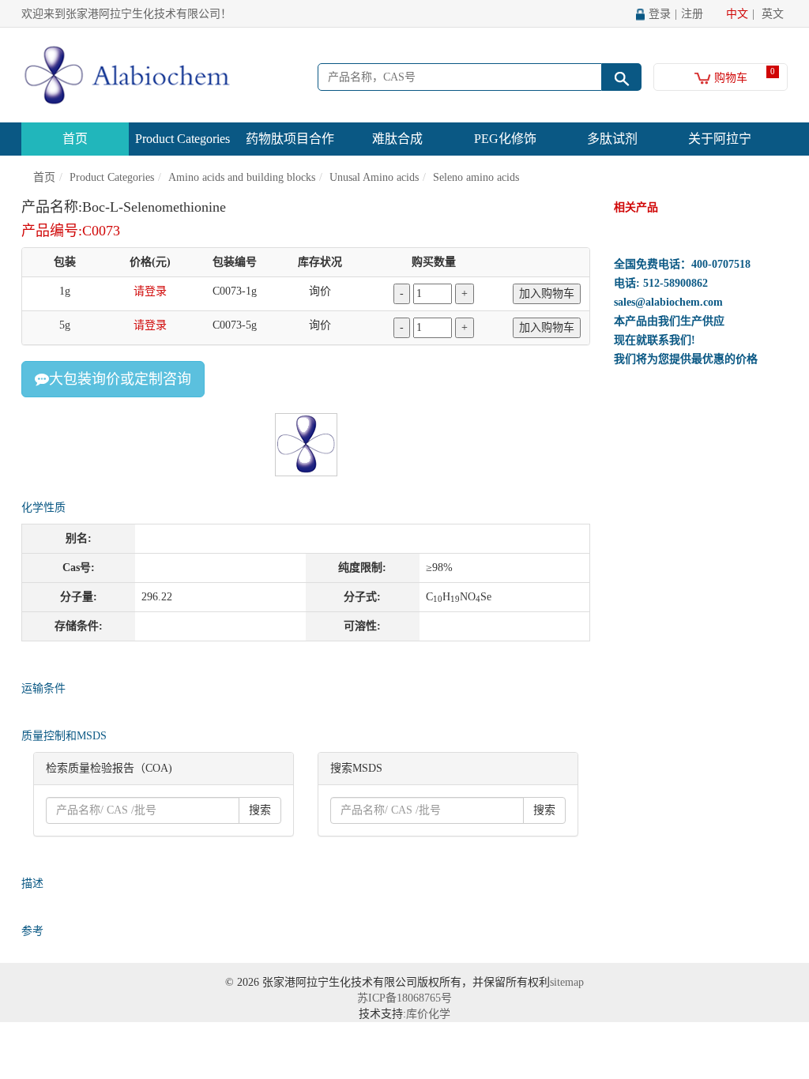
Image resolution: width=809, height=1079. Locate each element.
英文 (773, 14)
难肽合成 (397, 138)
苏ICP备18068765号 (404, 998)
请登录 (150, 291)
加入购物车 (546, 293)
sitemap (567, 982)
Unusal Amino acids (374, 177)
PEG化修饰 (505, 138)
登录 (660, 14)
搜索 (260, 810)
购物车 (729, 78)
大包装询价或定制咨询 (120, 379)
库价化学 (428, 1014)
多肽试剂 (612, 138)
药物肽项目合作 (290, 138)
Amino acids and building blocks (241, 177)
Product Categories (182, 138)
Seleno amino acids (476, 177)
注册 (692, 14)
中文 (737, 14)
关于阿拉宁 (719, 138)
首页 (75, 138)
